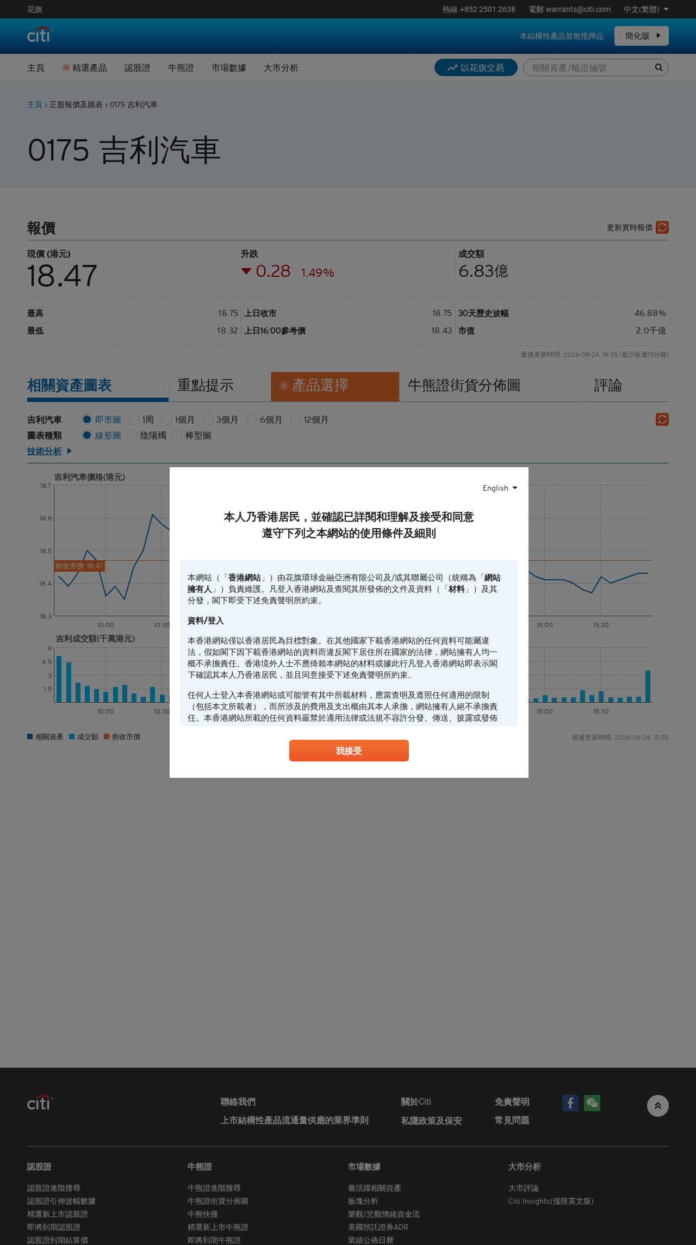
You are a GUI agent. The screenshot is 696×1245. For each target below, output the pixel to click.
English (495, 488)
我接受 (349, 750)
